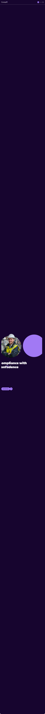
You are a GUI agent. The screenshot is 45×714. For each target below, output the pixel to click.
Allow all (36, 365)
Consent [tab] (7, 350)
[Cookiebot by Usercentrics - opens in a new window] (39, 348)
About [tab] (37, 350)
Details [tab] (22, 350)
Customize (22, 365)
